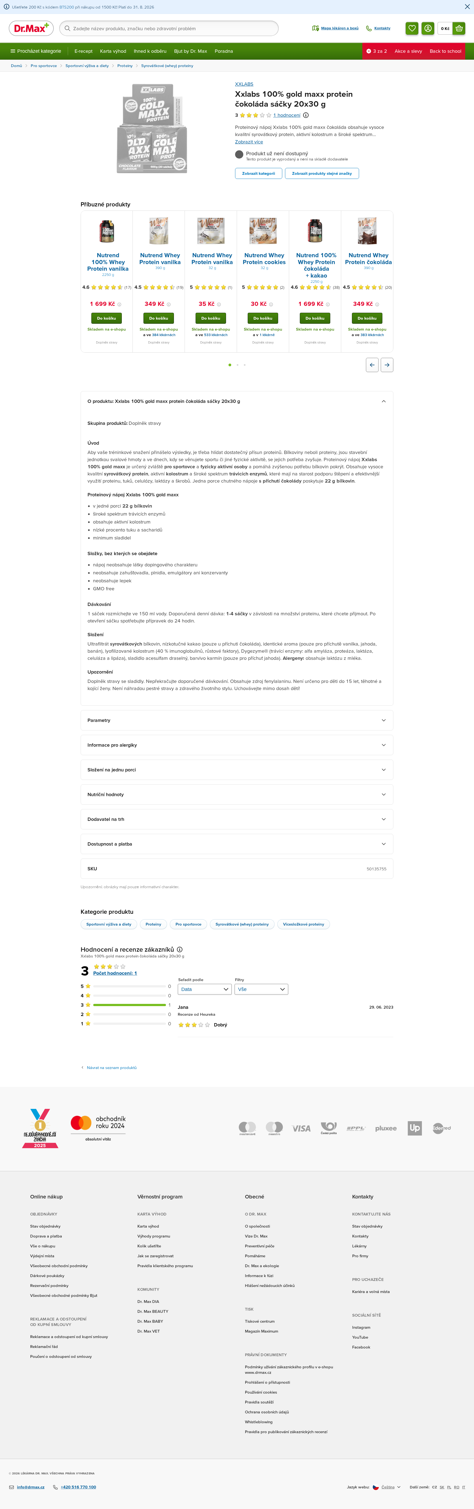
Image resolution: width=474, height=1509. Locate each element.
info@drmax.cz (30, 1487)
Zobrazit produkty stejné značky (322, 173)
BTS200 (67, 7)
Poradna (224, 51)
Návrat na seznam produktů (112, 1067)
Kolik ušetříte (149, 1246)
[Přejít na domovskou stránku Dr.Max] (31, 28)
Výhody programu (153, 1236)
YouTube (360, 1337)
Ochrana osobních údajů (267, 1412)
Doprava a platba (46, 1236)
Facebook (361, 1347)
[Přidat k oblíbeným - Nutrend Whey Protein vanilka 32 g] (231, 217)
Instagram (361, 1327)
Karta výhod (113, 51)
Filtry (239, 979)
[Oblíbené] (412, 28)
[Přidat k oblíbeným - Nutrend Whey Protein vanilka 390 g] (179, 217)
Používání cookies (261, 1392)
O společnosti (257, 1226)
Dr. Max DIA (148, 1301)
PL (449, 1487)
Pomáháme (255, 1255)
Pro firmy (360, 1255)
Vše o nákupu (42, 1246)
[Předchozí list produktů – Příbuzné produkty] (372, 365)
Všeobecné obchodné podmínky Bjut (63, 1295)
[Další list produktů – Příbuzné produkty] (387, 365)
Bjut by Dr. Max (190, 51)
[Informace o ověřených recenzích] (306, 115)
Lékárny (359, 1246)
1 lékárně (267, 335)
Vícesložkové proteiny (303, 924)
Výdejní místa (42, 1255)
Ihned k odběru (150, 51)
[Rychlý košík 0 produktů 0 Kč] (459, 28)
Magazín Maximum (261, 1331)
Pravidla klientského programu (165, 1265)
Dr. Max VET (148, 1331)
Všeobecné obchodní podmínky (59, 1265)
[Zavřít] (467, 7)
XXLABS (244, 84)
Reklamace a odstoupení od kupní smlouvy (69, 1336)
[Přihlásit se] (428, 28)
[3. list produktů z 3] (244, 365)
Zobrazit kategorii (258, 173)
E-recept (83, 51)
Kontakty (360, 1236)
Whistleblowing (259, 1421)
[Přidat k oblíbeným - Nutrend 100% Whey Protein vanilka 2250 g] (126, 217)
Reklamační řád (44, 1346)
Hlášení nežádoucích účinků (270, 1285)
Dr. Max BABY (150, 1321)
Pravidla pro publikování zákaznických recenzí (286, 1431)
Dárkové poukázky (47, 1275)
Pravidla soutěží (259, 1402)
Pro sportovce (188, 924)
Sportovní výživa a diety (108, 924)
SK (442, 1487)
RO (456, 1487)
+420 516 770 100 (78, 1487)
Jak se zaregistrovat (155, 1255)
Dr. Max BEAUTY (152, 1311)
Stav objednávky (45, 1226)
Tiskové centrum (260, 1321)
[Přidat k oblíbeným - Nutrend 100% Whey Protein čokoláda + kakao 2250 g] (335, 217)
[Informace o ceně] (119, 304)
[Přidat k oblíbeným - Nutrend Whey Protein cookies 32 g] (283, 217)
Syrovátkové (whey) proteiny (242, 924)
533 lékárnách (216, 335)
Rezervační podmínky (49, 1285)
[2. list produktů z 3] (237, 365)
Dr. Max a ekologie (262, 1265)
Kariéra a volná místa (371, 1291)
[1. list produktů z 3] (230, 365)
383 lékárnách (372, 335)
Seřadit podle (190, 979)
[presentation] (107, 231)
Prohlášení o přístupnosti (267, 1382)
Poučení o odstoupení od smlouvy (61, 1356)
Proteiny (153, 924)
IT (463, 1487)
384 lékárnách (164, 335)
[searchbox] (169, 28)
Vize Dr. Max (256, 1236)
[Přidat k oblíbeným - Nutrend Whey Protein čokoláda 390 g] (387, 217)
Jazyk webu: (358, 1487)
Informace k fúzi (259, 1275)
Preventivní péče (259, 1246)
